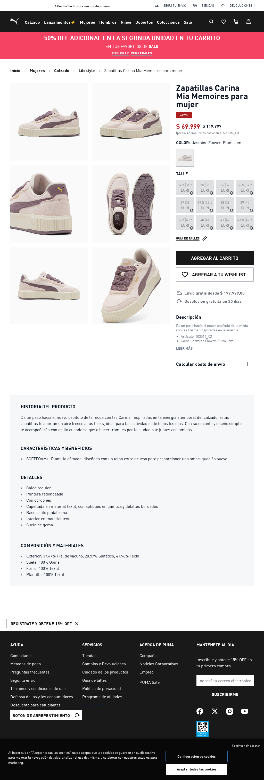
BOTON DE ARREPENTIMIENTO (41, 715)
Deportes (144, 22)
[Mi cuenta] (248, 21)
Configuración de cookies (196, 756)
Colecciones (168, 22)
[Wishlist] (224, 21)
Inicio (15, 70)
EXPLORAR (120, 53)
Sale (188, 22)
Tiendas (208, 5)
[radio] (185, 157)
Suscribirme (225, 694)
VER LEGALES (141, 53)
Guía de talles (188, 238)
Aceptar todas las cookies (197, 769)
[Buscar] (211, 21)
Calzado (32, 22)
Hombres (108, 22)
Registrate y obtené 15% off (41, 623)
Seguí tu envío (174, 5)
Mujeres (87, 22)
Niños (126, 22)
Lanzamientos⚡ (60, 22)
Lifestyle (87, 70)
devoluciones (241, 5)
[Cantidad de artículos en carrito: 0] (236, 21)
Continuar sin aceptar (246, 745)
